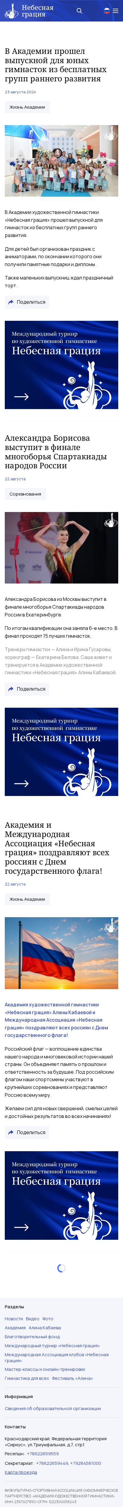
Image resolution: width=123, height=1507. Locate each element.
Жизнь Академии (27, 107)
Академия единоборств (35, 1306)
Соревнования (25, 494)
